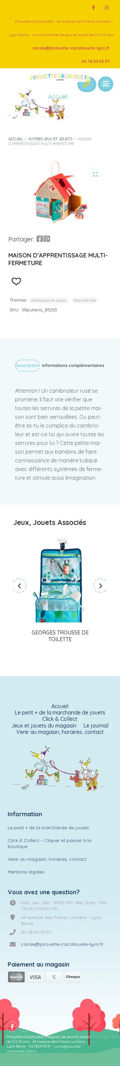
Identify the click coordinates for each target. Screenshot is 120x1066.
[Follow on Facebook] (93, 8)
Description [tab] (27, 365)
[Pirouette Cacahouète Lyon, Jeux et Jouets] (60, 769)
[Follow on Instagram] (106, 8)
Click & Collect (59, 719)
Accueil (15, 139)
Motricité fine (85, 300)
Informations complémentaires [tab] (73, 365)
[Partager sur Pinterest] (47, 239)
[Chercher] (86, 84)
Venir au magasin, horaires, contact (60, 732)
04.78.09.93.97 (96, 61)
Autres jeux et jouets (50, 139)
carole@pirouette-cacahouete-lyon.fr (71, 48)
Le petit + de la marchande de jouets (60, 712)
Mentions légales (26, 872)
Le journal (95, 725)
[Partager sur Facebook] (40, 239)
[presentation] (19, 586)
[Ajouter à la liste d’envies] (16, 281)
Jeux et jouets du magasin (43, 725)
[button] (95, 174)
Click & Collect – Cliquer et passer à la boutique (49, 843)
